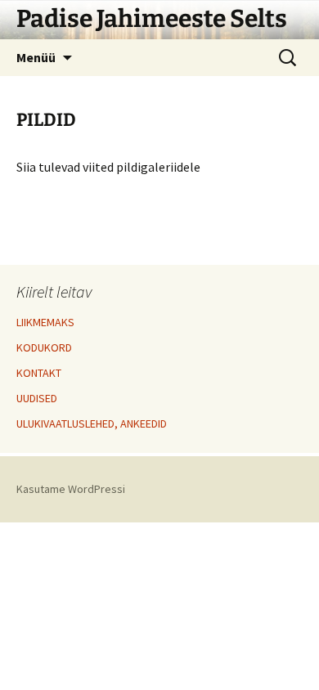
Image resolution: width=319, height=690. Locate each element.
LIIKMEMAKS (45, 322)
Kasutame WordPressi (70, 489)
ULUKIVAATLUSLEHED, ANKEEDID (91, 423)
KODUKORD (44, 347)
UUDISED (36, 398)
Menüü (36, 57)
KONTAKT (38, 372)
